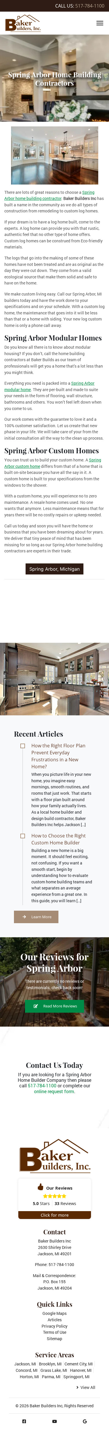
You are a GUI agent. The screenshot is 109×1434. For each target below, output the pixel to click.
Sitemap (54, 1338)
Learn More (41, 916)
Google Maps (54, 1313)
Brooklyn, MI (50, 1364)
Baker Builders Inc (46, 1405)
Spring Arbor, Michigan (54, 569)
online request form (54, 1091)
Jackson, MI (25, 1364)
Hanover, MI (81, 1370)
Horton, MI (29, 1376)
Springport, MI (76, 1376)
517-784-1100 (89, 6)
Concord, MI (26, 1370)
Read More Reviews (59, 1006)
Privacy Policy (54, 1326)
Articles (55, 1319)
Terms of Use (54, 1332)
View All (87, 1387)
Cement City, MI (79, 1364)
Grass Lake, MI (53, 1370)
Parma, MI (51, 1376)
